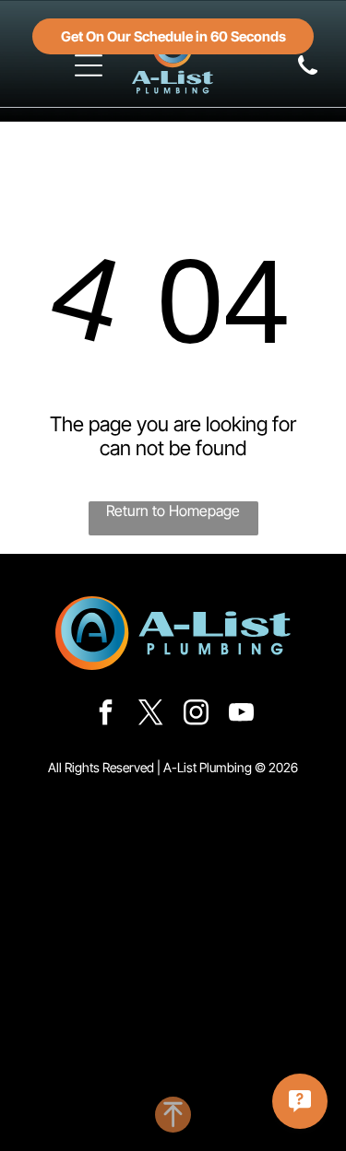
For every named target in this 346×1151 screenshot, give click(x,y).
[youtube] (241, 714)
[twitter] (150, 714)
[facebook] (105, 714)
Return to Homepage (173, 510)
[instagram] (195, 714)
